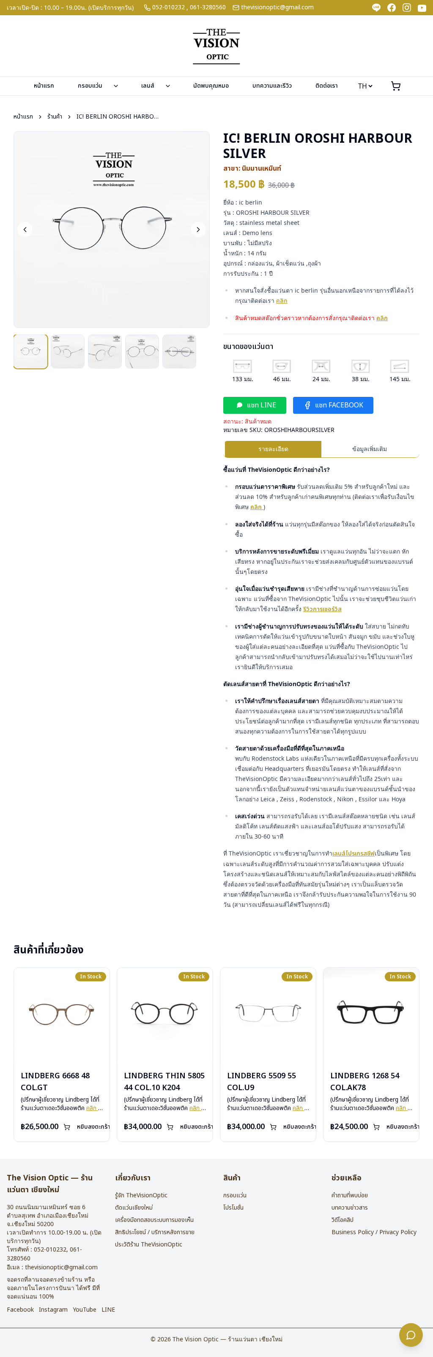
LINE (108, 1310)
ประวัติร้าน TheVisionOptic (148, 1244)
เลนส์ (147, 85)
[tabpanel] (321, 687)
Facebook (20, 1310)
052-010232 (168, 7)
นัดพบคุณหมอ (211, 85)
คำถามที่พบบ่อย (350, 1195)
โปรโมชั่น (233, 1207)
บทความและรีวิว (272, 85)
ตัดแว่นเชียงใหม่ (134, 1207)
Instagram (53, 1310)
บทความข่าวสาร (350, 1207)
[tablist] (321, 449)
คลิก (282, 300)
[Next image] (198, 229)
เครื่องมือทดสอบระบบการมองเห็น (154, 1220)
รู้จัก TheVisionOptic (141, 1195)
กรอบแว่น (90, 85)
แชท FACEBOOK (339, 405)
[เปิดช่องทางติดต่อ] (411, 1335)
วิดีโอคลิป (343, 1220)
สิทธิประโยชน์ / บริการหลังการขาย (155, 1232)
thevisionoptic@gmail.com (277, 7)
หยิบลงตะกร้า (93, 1126)
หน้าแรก (44, 85)
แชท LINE (261, 405)
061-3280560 (208, 7)
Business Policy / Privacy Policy (374, 1232)
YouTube (84, 1310)
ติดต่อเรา (326, 85)
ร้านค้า (54, 117)
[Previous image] (25, 229)
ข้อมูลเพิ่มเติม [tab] (369, 449)
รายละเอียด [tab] (273, 449)
